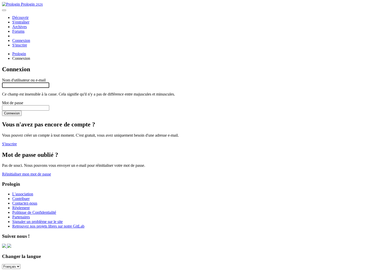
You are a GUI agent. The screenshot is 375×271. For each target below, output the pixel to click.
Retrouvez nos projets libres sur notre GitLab (48, 226)
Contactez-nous (24, 203)
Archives (19, 27)
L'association (22, 194)
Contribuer (21, 198)
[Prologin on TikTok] (9, 246)
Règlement (21, 208)
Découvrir (20, 17)
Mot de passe (12, 103)
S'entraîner (20, 22)
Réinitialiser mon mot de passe (26, 174)
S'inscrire (19, 45)
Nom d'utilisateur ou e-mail (24, 80)
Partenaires (21, 217)
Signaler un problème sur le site (37, 221)
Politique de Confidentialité (34, 212)
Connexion (21, 40)
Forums (18, 31)
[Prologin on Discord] (4, 246)
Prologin (31, 4)
